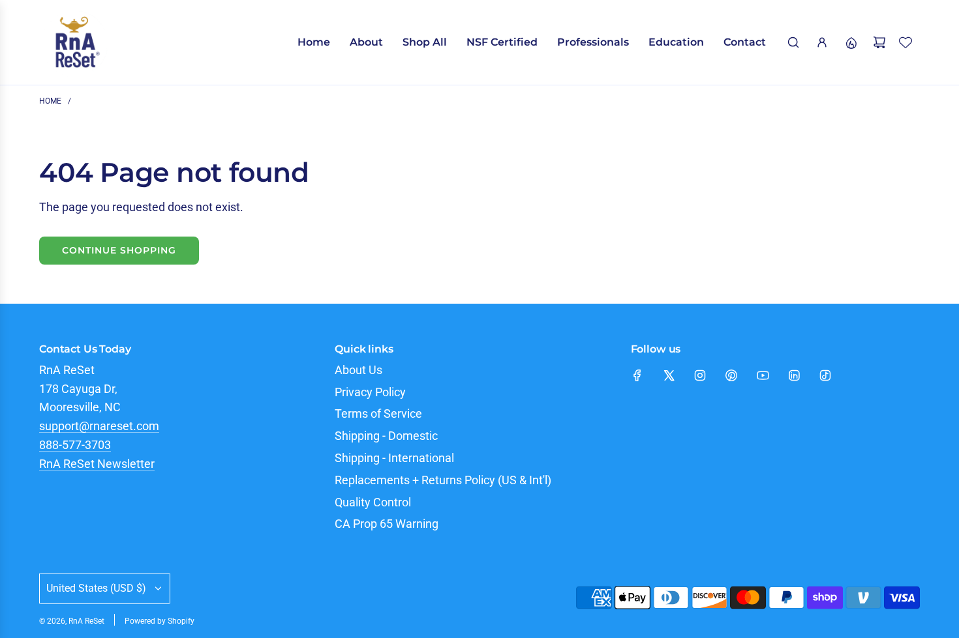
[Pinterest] (731, 375)
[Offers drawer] (850, 42)
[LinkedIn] (794, 375)
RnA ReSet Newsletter (97, 464)
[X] (668, 375)
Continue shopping (119, 250)
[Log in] (822, 42)
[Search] (793, 42)
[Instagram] (700, 375)
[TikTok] (825, 375)
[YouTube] (762, 375)
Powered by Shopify (159, 621)
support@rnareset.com (99, 426)
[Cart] (879, 42)
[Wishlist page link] (905, 42)
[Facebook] (637, 375)
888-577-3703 (75, 445)
